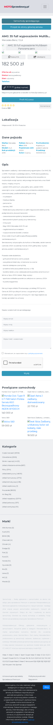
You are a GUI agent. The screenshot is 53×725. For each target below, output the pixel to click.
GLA (32, 658)
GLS (4, 661)
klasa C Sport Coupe (22, 655)
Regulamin (33, 679)
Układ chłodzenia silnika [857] (13, 465)
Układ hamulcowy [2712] (11, 478)
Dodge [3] (6, 548)
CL (18, 658)
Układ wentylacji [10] (10, 507)
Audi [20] (6, 532)
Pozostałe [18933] (9, 490)
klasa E (33, 655)
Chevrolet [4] (7, 540)
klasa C (11, 655)
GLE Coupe (10, 661)
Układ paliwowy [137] (10, 503)
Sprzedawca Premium (11, 679)
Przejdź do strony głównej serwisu (26, 27)
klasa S (39, 655)
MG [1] (4, 577)
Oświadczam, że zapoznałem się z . (23, 353)
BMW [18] (6, 536)
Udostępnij (41, 57)
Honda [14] (6, 561)
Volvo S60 (6, 418)
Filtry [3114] (6, 469)
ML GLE (47, 658)
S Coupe (22, 658)
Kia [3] (4, 569)
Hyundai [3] (6, 565)
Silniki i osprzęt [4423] (11, 461)
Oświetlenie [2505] (9, 457)
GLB (36, 658)
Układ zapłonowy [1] (10, 486)
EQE (45, 661)
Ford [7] (5, 557)
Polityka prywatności (37, 676)
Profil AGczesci (26, 99)
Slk (27, 658)
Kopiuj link (15, 57)
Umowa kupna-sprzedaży (12, 676)
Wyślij (26, 373)
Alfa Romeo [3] (8, 528)
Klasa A (5, 655)
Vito (14, 665)
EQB (38, 661)
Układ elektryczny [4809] (12, 474)
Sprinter (19, 665)
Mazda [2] (6, 581)
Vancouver (29, 661)
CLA (44, 655)
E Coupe (10, 658)
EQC (42, 661)
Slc (30, 658)
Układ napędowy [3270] (11, 499)
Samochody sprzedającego (26, 21)
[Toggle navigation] (45, 6)
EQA (35, 661)
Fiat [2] (5, 552)
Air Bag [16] (6, 494)
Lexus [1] (5, 573)
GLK (39, 658)
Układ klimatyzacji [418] (11, 482)
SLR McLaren (7, 665)
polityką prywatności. (35, 353)
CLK (15, 658)
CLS (47, 655)
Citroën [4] (6, 544)
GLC (43, 658)
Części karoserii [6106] (10, 453)
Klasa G (16, 661)
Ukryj (46, 687)
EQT (48, 661)
